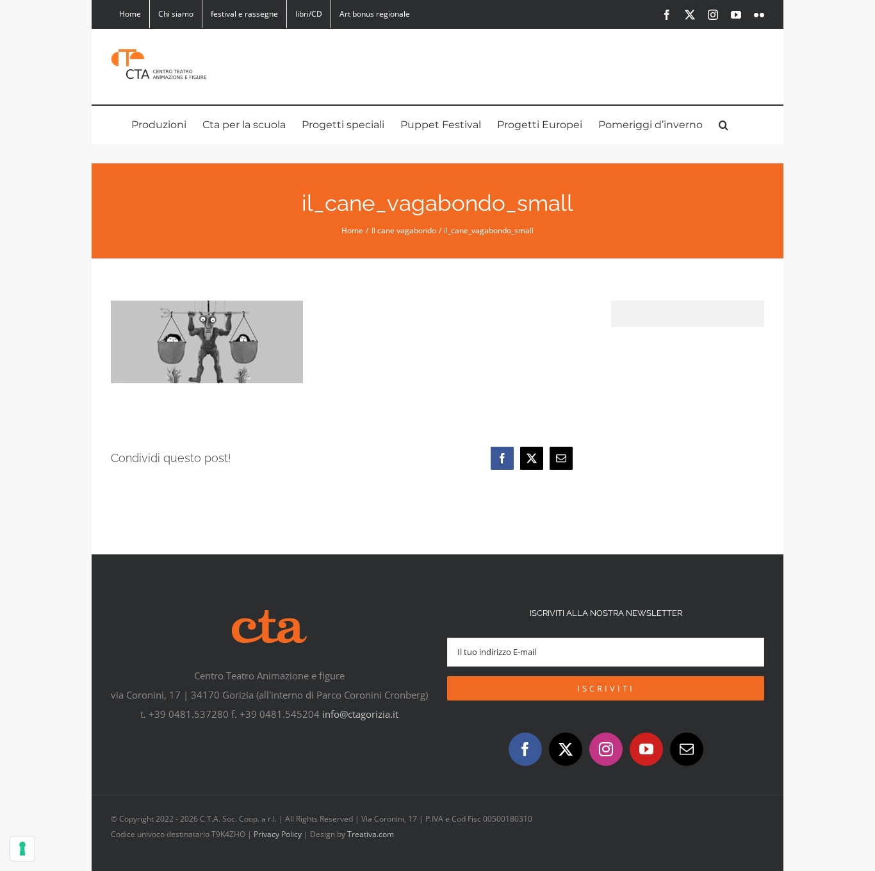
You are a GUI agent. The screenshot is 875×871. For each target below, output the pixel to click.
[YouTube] (646, 749)
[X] (531, 458)
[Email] (561, 458)
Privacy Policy (278, 834)
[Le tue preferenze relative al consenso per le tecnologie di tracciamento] (22, 848)
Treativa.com (370, 834)
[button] (723, 125)
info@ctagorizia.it (360, 714)
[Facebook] (502, 458)
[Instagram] (606, 749)
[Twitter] (565, 749)
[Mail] (686, 749)
